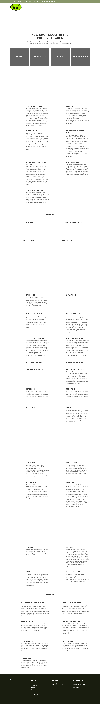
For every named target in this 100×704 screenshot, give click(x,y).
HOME (32, 683)
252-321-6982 (17, 1)
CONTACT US (34, 694)
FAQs (60, 7)
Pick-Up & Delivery (42, 7)
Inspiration (53, 7)
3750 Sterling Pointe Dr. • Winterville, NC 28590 (40, 1)
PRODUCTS (34, 685)
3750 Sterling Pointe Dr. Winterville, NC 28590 (80, 683)
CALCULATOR (34, 692)
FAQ (32, 689)
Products (31, 7)
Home (25, 7)
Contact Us (67, 7)
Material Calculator (81, 7)
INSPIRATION (34, 687)
